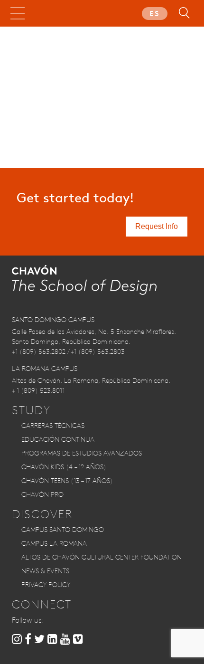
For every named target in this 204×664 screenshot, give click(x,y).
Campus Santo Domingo (62, 529)
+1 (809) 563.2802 (38, 351)
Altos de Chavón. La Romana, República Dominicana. (91, 380)
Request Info (156, 226)
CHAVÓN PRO (42, 494)
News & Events (45, 571)
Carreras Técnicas (52, 425)
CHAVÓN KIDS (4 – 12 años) (63, 467)
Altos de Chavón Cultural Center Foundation (101, 557)
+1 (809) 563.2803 (97, 351)
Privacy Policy (45, 584)
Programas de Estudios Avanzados (81, 453)
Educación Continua (57, 439)
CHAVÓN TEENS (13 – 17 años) (67, 480)
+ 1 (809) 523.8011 (38, 390)
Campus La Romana (54, 543)
